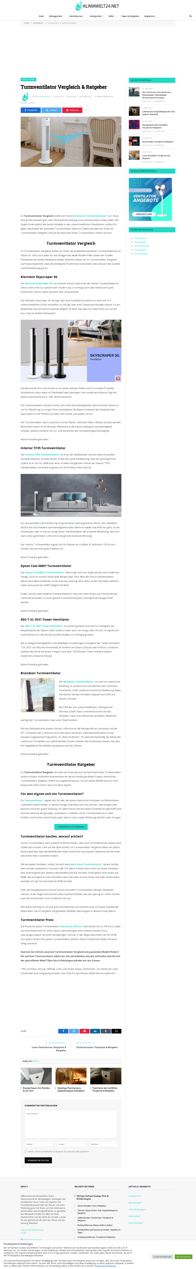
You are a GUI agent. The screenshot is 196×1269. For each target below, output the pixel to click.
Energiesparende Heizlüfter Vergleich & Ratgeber (155, 126)
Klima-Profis (44, 96)
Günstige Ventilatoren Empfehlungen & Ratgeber (71, 1089)
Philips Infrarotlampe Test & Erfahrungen (92, 1197)
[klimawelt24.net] (98, 6)
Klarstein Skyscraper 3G (39, 283)
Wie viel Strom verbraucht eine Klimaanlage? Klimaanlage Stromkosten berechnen (156, 95)
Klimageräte (55, 16)
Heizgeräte (96, 16)
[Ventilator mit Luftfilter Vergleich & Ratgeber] (105, 1076)
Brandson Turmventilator (78, 681)
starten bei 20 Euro (70, 926)
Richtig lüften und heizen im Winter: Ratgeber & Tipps (98, 1231)
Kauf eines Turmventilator (86, 864)
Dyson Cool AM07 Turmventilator (44, 572)
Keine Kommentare (105, 96)
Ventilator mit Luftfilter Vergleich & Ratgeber (105, 1089)
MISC (111, 16)
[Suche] (190, 16)
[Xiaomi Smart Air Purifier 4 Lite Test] (36, 1076)
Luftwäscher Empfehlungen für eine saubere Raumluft (158, 113)
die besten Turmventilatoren (89, 215)
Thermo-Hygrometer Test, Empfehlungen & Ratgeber (97, 1211)
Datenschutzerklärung (105, 1265)
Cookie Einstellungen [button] (162, 1256)
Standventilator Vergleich (71, 827)
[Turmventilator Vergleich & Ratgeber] (71, 142)
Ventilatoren (76, 16)
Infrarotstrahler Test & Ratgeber (91, 1205)
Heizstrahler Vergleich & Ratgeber (158, 141)
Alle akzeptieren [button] (183, 1256)
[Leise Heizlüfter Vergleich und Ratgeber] (134, 155)
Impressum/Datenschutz (32, 1229)
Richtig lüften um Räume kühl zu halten (94, 1225)
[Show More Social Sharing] (86, 110)
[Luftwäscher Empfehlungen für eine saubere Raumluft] (134, 111)
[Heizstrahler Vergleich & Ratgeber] (134, 141)
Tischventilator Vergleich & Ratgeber (97, 1047)
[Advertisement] (98, 52)
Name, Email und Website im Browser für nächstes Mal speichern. (58, 1151)
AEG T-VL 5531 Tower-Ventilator (43, 626)
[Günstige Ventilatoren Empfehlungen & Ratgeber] (71, 1076)
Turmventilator (34, 800)
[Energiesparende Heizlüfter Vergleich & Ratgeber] (134, 124)
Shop (23, 1232)
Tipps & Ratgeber (130, 16)
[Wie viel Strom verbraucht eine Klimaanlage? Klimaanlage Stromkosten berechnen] (134, 91)
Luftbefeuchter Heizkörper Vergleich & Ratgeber (95, 1219)
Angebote (149, 16)
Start (41, 16)
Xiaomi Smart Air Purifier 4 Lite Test (36, 1089)
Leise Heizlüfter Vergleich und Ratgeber (156, 157)
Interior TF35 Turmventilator (42, 454)
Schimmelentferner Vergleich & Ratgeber (96, 1237)
